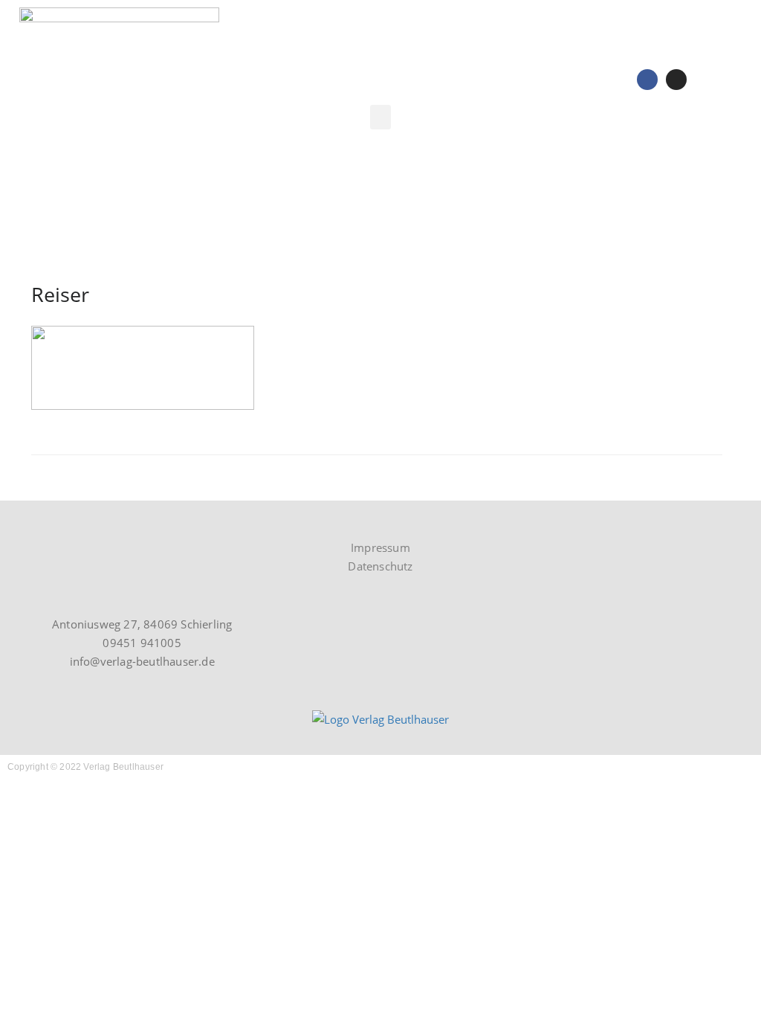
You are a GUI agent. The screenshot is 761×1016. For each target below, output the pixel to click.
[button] (380, 117)
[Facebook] (647, 79)
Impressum (380, 547)
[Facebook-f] (58, 518)
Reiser (683, 200)
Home (632, 200)
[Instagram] (676, 79)
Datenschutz (380, 566)
